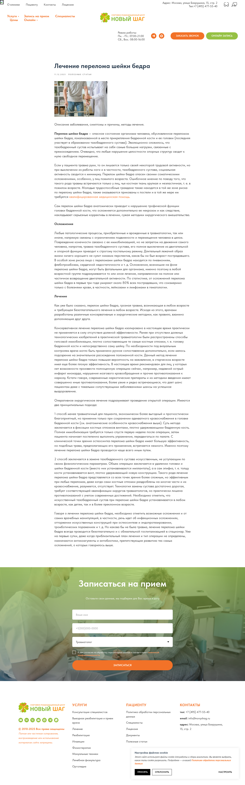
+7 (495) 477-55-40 (205, 6)
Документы (133, 735)
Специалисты (65, 16)
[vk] (26, 720)
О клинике (13, 4)
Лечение (77, 729)
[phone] (32, 720)
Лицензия (68, 4)
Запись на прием (36, 16)
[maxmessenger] (161, 36)
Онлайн (30, 20)
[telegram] (153, 36)
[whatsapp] (56, 720)
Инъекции (78, 741)
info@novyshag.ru (199, 718)
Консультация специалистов (89, 712)
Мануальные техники (85, 754)
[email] (38, 720)
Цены (14, 20)
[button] (187, 36)
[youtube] (20, 720)
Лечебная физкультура (86, 760)
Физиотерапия (81, 747)
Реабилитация (81, 735)
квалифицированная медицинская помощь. (99, 197)
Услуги (12, 16)
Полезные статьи (136, 741)
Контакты (50, 4)
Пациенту (32, 4)
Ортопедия (79, 766)
